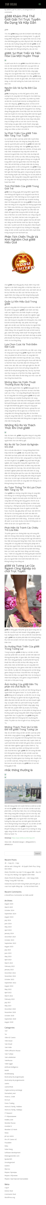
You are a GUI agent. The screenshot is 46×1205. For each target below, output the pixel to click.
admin (9, 10)
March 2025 (9, 907)
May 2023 (8, 956)
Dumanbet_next (10, 1093)
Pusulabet (8, 1143)
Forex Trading (9, 1103)
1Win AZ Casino (10, 1037)
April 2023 (8, 960)
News (7, 1133)
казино (7, 1166)
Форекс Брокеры (11, 1172)
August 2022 (9, 986)
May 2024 (8, 927)
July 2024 (8, 920)
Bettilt (7, 1070)
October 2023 (9, 940)
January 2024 (9, 933)
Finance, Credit (10, 1097)
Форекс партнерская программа (16, 1179)
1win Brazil (8, 1044)
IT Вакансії (8, 1113)
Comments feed (10, 1194)
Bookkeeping (9, 1074)
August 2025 (9, 904)
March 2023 (9, 963)
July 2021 (8, 1002)
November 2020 (10, 1012)
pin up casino (9, 1136)
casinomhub (9, 1087)
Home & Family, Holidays (13, 1110)
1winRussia (8, 1060)
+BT (6, 1031)
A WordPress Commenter (13, 895)
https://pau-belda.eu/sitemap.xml (23, 838)
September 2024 (10, 914)
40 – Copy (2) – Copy (12, 863)
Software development (12, 1153)
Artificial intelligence (11, 1067)
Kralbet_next (9, 1120)
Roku (6, 1146)
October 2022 (9, 979)
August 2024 (9, 917)
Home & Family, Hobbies (13, 1107)
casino (7, 1083)
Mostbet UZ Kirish (11, 1129)
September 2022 (10, 983)
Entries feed (9, 1191)
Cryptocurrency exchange (13, 1090)
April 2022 (8, 992)
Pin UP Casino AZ (11, 1139)
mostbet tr (8, 1126)
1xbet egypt (9, 1064)
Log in (7, 1188)
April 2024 (8, 930)
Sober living (9, 1149)
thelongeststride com (12, 1156)
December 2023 (10, 937)
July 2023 (8, 950)
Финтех (7, 1169)
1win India (8, 1047)
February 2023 (10, 966)
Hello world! (29, 895)
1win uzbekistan (10, 1057)
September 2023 (10, 943)
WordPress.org (10, 1197)
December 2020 (10, 1009)
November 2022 (10, 976)
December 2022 (10, 973)
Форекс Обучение (11, 1175)
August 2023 (9, 946)
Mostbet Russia (10, 1123)
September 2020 (10, 1019)
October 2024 (9, 910)
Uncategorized (27, 10)
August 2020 (9, 1022)
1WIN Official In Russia (12, 1051)
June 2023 (8, 953)
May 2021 (8, 1006)
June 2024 (8, 924)
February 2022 (10, 999)
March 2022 (9, 996)
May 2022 (8, 989)
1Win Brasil (8, 1041)
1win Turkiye (9, 1054)
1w (6, 1034)
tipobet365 (8, 1159)
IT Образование (10, 1116)
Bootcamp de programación (14, 1080)
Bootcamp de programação (14, 1077)
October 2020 (9, 1016)
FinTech (7, 1100)
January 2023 (9, 970)
